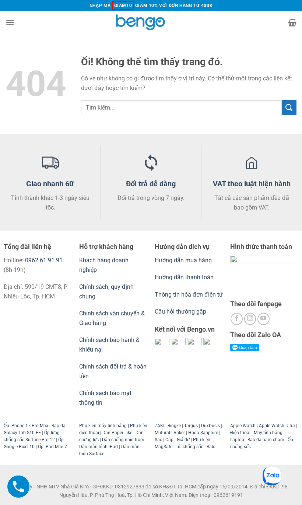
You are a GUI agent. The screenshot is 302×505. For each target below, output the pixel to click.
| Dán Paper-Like (115, 432)
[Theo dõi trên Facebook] (237, 319)
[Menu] (10, 22)
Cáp (169, 439)
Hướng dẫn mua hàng (184, 260)
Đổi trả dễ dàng (151, 183)
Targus (191, 425)
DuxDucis (210, 425)
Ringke (174, 425)
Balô (211, 446)
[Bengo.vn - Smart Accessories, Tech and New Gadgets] (151, 22)
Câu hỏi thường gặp (180, 311)
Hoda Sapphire (203, 432)
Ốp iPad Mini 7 (52, 446)
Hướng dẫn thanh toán (184, 277)
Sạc (158, 439)
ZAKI (159, 425)
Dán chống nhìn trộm (123, 439)
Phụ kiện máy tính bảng (103, 425)
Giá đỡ (183, 439)
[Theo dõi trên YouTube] (263, 319)
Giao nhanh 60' (50, 183)
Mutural (162, 432)
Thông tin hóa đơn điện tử (189, 294)
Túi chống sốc (189, 446)
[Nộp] (289, 107)
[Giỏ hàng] (292, 22)
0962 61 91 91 (44, 260)
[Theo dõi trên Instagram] (250, 319)
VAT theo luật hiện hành (252, 183)
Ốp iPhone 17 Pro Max (26, 425)
